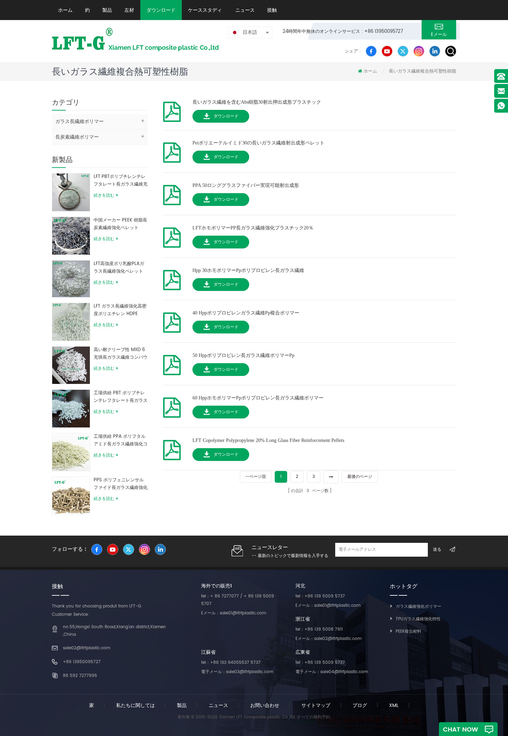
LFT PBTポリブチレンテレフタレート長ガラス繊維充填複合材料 (121, 180)
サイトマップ (315, 705)
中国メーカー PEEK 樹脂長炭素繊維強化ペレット (120, 224)
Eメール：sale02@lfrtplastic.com (328, 638)
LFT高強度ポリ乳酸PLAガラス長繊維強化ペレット (119, 267)
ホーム (65, 10)
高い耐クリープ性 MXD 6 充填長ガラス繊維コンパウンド (121, 353)
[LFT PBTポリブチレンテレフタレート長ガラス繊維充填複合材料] (71, 192)
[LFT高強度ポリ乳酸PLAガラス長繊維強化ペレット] (71, 279)
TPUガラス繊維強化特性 (418, 619)
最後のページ (359, 476)
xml (393, 705)
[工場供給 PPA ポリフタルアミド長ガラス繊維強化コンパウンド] (71, 452)
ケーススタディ (205, 10)
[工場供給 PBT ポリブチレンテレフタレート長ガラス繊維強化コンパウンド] (71, 409)
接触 (272, 10)
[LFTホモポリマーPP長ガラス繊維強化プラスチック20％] (172, 235)
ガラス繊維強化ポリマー (418, 606)
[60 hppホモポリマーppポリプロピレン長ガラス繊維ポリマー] (172, 405)
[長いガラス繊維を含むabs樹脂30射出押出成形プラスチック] (172, 110)
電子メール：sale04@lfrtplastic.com (331, 672)
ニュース (244, 10)
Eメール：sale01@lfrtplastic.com (233, 613)
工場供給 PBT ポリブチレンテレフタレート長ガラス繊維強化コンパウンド (121, 397)
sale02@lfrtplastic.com (86, 648)
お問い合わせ (264, 705)
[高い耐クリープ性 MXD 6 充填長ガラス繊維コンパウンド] (71, 365)
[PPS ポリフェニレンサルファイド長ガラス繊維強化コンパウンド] (71, 495)
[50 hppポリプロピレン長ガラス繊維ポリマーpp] (172, 363)
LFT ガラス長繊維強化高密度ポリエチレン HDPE (120, 310)
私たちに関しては (135, 705)
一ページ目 (255, 476)
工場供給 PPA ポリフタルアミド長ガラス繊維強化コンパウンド (121, 440)
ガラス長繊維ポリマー (79, 121)
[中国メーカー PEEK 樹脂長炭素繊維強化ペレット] (71, 235)
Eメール (439, 34)
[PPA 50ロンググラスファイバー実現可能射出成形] (172, 193)
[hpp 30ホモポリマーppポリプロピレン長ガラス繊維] (172, 278)
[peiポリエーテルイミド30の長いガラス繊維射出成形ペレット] (172, 150)
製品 (107, 10)
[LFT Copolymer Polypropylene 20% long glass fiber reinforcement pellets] (172, 448)
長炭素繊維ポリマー (77, 137)
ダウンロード (161, 10)
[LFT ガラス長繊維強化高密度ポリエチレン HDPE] (71, 321)
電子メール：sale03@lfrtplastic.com (237, 672)
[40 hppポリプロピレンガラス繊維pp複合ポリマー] (172, 320)
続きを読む (104, 195)
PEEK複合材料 (408, 631)
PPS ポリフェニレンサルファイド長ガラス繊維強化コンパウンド (121, 484)
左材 (129, 10)
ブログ (359, 705)
